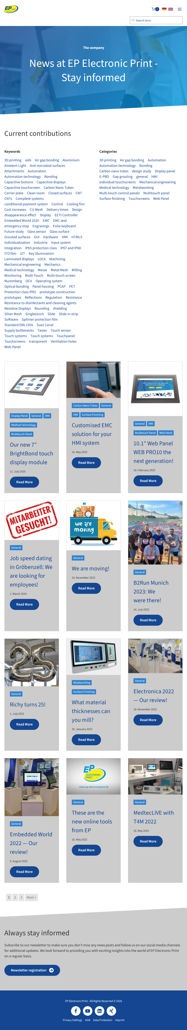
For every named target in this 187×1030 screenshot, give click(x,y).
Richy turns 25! (28, 704)
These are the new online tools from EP (92, 822)
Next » (31, 897)
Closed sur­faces (60, 193)
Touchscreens (14, 341)
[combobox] (156, 20)
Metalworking (143, 187)
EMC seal (60, 220)
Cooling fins (76, 204)
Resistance (74, 297)
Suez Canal (45, 325)
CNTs (8, 198)
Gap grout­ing (123, 176)
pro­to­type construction (57, 292)
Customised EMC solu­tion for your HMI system (92, 434)
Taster (42, 330)
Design (77, 209)
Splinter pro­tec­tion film (40, 319)
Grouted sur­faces (17, 237)
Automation (37, 171)
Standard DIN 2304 (18, 325)
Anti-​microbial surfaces (47, 165)
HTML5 (76, 237)
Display (45, 215)
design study (141, 171)
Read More (24, 482)
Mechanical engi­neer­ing (22, 264)
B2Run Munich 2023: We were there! (151, 592)
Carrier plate (13, 193)
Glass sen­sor (36, 231)
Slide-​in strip (68, 314)
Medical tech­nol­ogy (19, 270)
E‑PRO (104, 176)
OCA (29, 281)
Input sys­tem (61, 242)
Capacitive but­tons (18, 182)
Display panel (165, 171)
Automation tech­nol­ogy (22, 176)
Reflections (33, 297)
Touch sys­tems (15, 336)
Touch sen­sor (61, 330)
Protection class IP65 (20, 292)
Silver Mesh (13, 314)
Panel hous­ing (43, 286)
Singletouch (34, 314)
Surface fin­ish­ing (112, 198)
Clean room (36, 193)
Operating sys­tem (49, 281)
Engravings (41, 226)
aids (28, 160)
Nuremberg (13, 281)
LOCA (42, 259)
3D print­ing (12, 160)
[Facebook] (76, 1011)
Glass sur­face (59, 231)
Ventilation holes (64, 341)
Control (57, 204)
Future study (14, 231)
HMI (65, 237)
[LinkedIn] (99, 1011)
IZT (22, 253)
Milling (77, 270)
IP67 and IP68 (70, 248)
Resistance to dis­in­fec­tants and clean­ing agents (40, 303)
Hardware (50, 237)
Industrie (40, 242)
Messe (42, 270)
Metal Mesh (59, 270)
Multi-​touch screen (61, 275)
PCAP (62, 286)
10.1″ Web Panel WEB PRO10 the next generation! (153, 452)
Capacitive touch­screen (22, 187)
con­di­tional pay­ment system (26, 204)
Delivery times (57, 209)
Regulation (53, 297)
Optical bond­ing (16, 286)
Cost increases (15, 209)
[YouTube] (87, 1011)
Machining (57, 259)
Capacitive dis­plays (51, 182)
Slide (51, 314)
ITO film (10, 253)
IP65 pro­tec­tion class (41, 248)
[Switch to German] (164, 9)
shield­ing (60, 308)
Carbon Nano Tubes (59, 187)
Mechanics (52, 264)
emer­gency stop (16, 226)
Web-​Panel (12, 347)
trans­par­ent (38, 341)
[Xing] (111, 1011)
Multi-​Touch (34, 275)
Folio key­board (64, 226)
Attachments (14, 171)
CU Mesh (36, 209)
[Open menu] (179, 9)
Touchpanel (66, 336)
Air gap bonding (47, 160)
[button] (32, 970)
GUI (36, 237)
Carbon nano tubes (113, 171)
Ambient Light (15, 165)
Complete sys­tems (30, 198)
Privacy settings (72, 1020)
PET (72, 286)
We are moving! (90, 568)
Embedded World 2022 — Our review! (31, 843)
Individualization (17, 242)
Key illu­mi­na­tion (41, 253)
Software (11, 319)
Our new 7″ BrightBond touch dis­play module (31, 454)
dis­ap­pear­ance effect (20, 215)
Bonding (50, 176)
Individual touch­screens (117, 182)
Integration (13, 248)
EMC (46, 220)
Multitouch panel (156, 193)
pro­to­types (12, 297)
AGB (87, 1020)
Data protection (102, 1020)
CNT (79, 193)
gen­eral (142, 176)
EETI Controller (66, 215)
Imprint (119, 1020)
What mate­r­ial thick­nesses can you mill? (91, 711)
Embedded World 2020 (21, 220)
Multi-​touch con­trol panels (119, 193)
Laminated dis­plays (19, 259)
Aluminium (71, 160)
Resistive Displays (17, 308)
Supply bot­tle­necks (19, 330)
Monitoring (12, 275)
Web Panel (161, 198)
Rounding (42, 308)
